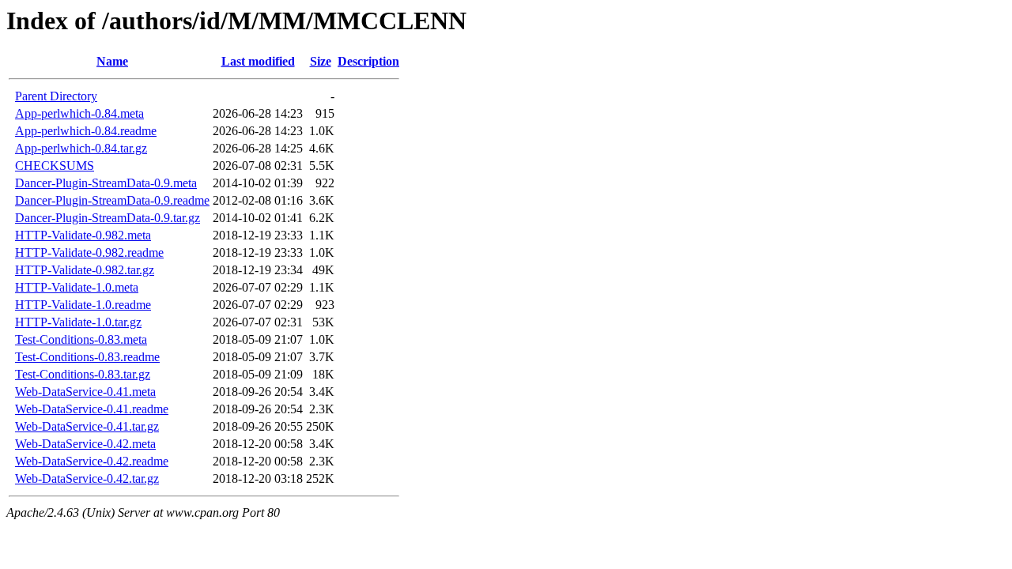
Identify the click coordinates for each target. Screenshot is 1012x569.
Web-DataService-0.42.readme (91, 461)
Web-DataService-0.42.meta (85, 443)
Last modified (258, 61)
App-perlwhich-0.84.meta (79, 113)
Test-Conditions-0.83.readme (87, 357)
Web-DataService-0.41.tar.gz (87, 426)
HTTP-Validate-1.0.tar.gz (78, 322)
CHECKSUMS (54, 165)
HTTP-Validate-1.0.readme (83, 304)
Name (112, 61)
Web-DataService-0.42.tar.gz (87, 478)
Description (368, 61)
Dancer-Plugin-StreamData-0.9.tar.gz (107, 217)
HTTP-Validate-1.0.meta (76, 287)
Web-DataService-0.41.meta (85, 391)
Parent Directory (56, 96)
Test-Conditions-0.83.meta (81, 339)
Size (320, 61)
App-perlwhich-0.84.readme (86, 131)
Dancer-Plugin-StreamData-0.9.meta (106, 183)
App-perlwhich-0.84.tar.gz (81, 148)
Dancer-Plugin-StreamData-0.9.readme (112, 200)
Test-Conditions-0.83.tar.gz (82, 374)
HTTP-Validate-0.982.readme (89, 252)
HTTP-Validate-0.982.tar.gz (84, 270)
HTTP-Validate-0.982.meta (83, 235)
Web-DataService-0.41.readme (91, 409)
